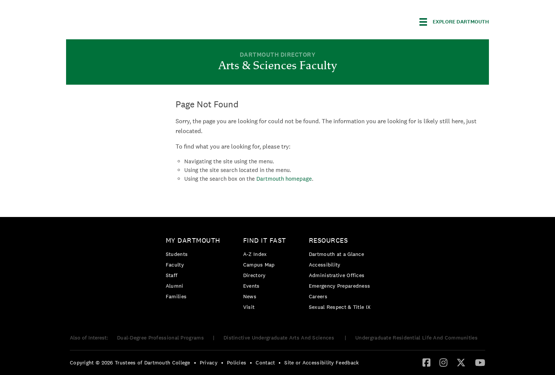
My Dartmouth (193, 240)
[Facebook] (426, 362)
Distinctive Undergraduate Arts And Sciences (280, 337)
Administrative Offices (337, 275)
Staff (172, 275)
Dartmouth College (125, 20)
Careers (318, 296)
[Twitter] (461, 362)
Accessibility (325, 264)
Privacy (208, 362)
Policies (236, 362)
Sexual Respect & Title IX (340, 307)
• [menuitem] (195, 362)
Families (176, 296)
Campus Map (259, 264)
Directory (254, 275)
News (249, 296)
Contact (265, 362)
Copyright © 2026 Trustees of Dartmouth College (130, 362)
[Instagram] (443, 362)
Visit (249, 307)
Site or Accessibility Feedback (321, 362)
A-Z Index (255, 254)
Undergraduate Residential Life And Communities (416, 337)
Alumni (174, 285)
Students (177, 254)
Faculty (175, 264)
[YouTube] (480, 362)
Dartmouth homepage (284, 178)
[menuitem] (195, 270)
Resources (328, 240)
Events (251, 285)
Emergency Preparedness (339, 285)
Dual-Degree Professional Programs (160, 337)
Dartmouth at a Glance (336, 254)
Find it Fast (264, 240)
